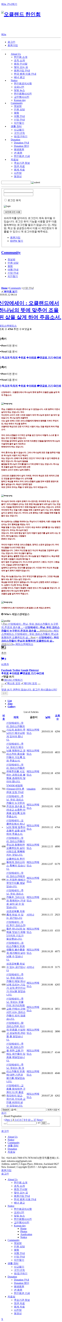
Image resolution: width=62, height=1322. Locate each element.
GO (43, 1123)
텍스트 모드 (12, 683)
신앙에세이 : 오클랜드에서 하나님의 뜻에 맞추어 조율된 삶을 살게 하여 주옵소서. (15, 827)
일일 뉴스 (19, 90)
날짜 (47, 717)
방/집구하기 (20, 136)
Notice (11, 1206)
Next (39, 1119)
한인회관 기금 (22, 156)
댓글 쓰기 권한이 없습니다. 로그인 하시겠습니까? (29, 689)
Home (23, 1228)
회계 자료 (19, 169)
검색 (13, 1109)
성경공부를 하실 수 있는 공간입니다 (15, 967)
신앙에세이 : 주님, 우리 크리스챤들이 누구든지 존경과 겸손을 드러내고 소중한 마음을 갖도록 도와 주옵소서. (15, 806)
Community (11, 252)
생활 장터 (13, 1263)
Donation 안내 (21, 142)
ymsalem (31, 788)
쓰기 (3, 1113)
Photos (23, 1231)
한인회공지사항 (23, 83)
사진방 (18, 173)
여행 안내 (19, 116)
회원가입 (13, 45)
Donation (12, 1276)
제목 (16, 717)
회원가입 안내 (22, 70)
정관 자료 (19, 166)
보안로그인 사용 (12, 212)
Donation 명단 (21, 146)
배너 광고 (19, 77)
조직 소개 (19, 60)
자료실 (11, 1296)
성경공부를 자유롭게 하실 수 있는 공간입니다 (15, 914)
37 (35, 1119)
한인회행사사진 (23, 93)
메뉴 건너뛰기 (9, 4)
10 (29, 1119)
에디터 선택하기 (13, 680)
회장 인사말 (20, 63)
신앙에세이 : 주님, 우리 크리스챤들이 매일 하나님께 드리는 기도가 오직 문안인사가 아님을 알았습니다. (15, 984)
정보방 (18, 106)
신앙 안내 (19, 119)
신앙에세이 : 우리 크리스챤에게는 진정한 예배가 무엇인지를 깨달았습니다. (15, 880)
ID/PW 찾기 (16, 241)
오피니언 (19, 87)
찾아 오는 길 (21, 67)
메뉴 (3, 34)
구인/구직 (19, 133)
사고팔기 (19, 129)
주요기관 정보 (22, 163)
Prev (7, 1119)
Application (26, 1234)
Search (6, 1109)
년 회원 (18, 152)
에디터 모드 (29, 683)
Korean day (20, 100)
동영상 (18, 176)
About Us (12, 1179)
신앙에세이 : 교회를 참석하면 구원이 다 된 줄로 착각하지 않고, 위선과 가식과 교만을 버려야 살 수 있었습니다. (15, 1095)
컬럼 (16, 112)
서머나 (30, 914)
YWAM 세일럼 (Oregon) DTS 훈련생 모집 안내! (15, 789)
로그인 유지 (14, 200)
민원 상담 (19, 109)
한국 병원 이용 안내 (25, 74)
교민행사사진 (21, 97)
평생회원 (19, 149)
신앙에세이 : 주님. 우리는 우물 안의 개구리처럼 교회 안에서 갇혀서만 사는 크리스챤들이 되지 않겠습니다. (15, 1008)
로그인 (11, 42)
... (32, 1119)
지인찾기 (19, 123)
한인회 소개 (20, 57)
